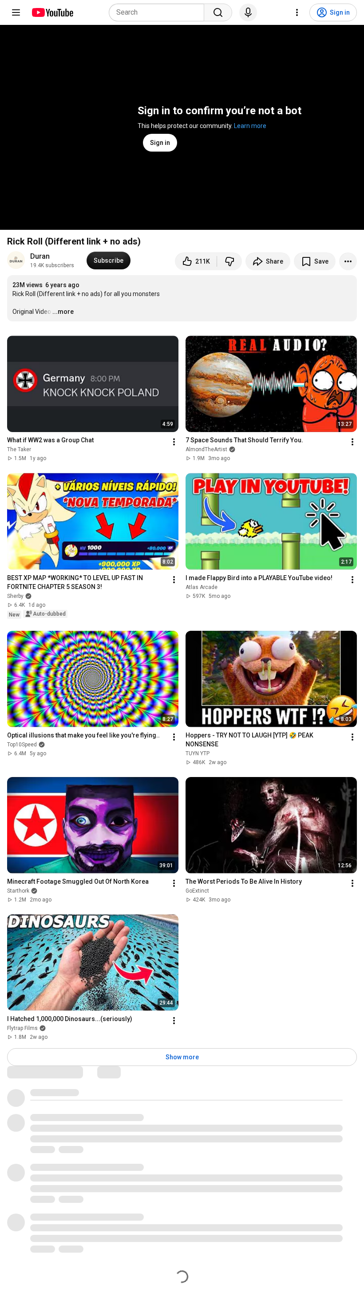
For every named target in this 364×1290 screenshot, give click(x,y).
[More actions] (348, 261)
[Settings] (297, 12)
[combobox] (159, 12)
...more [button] (63, 311)
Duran (40, 256)
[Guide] (16, 12)
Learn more (250, 125)
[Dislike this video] (229, 261)
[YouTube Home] (52, 12)
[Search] (218, 12)
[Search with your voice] (248, 12)
